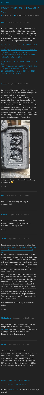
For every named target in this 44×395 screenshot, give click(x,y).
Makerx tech (5, 329)
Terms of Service (7, 384)
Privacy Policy (21, 384)
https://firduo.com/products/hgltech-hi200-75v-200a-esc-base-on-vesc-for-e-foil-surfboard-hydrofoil (18, 249)
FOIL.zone (5, 2)
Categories (12, 380)
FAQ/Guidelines (24, 380)
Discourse (14, 389)
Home (3, 380)
